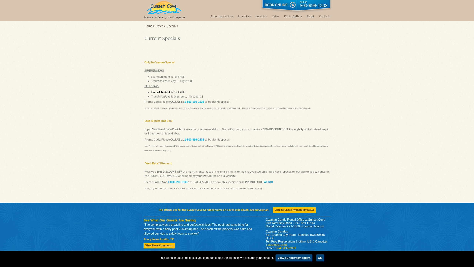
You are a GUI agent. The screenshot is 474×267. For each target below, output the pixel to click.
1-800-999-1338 (194, 101)
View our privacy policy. (294, 257)
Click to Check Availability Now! (294, 210)
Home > (150, 26)
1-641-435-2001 (285, 248)
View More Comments (159, 246)
